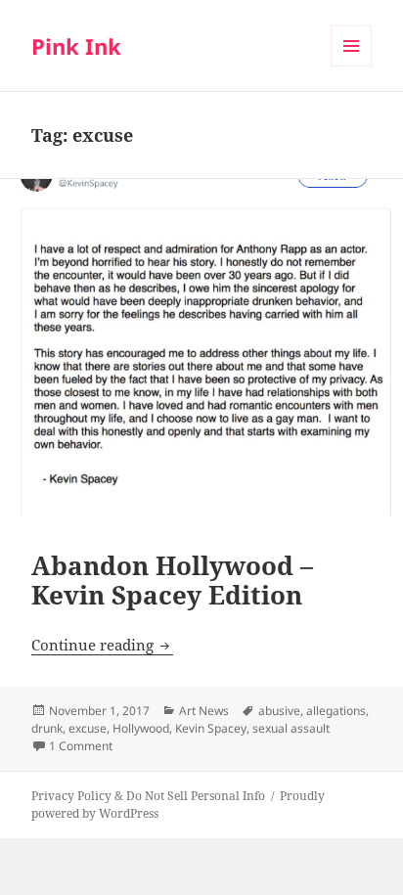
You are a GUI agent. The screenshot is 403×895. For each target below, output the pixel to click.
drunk (47, 728)
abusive (279, 710)
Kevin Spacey (210, 728)
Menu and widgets (352, 66)
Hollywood (140, 728)
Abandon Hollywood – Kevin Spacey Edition (172, 580)
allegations (336, 710)
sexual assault (291, 728)
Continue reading (102, 644)
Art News (204, 710)
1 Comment (80, 746)
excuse (87, 728)
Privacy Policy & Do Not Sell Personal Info (148, 795)
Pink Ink (76, 46)
